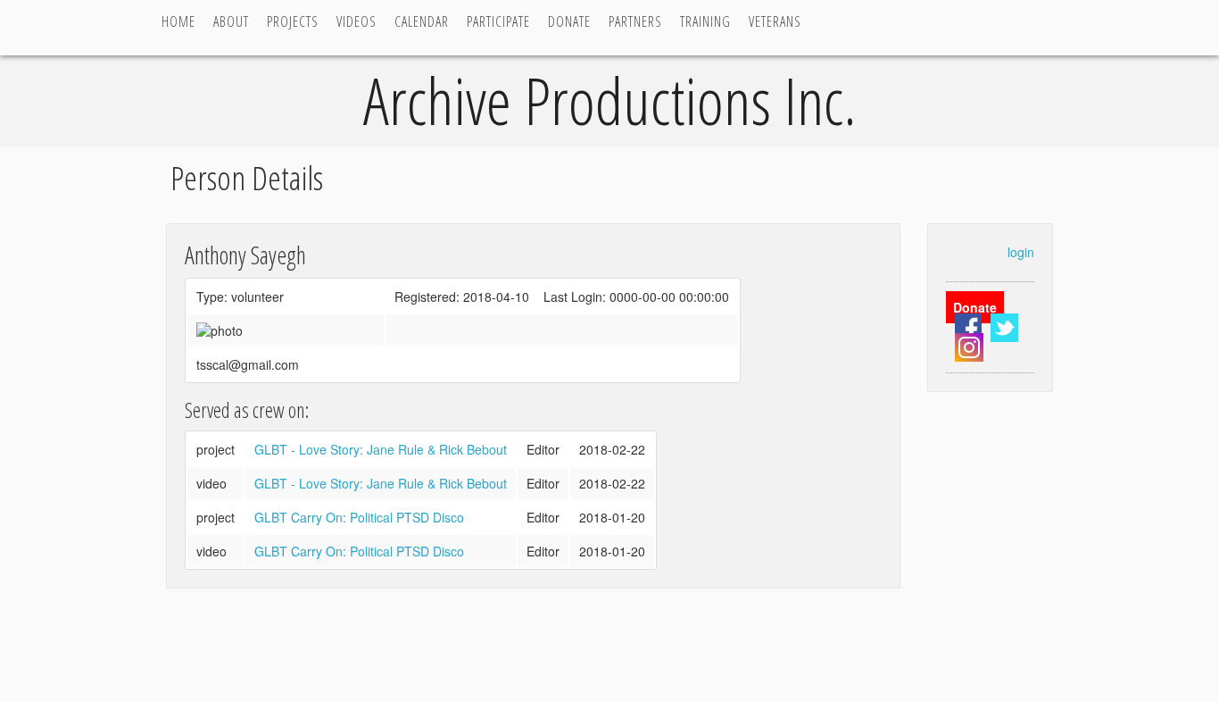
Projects (293, 21)
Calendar (421, 21)
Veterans (775, 21)
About (231, 21)
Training (705, 21)
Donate (569, 21)
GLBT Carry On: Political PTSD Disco (359, 517)
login (1021, 252)
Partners (635, 21)
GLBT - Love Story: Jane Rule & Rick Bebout (380, 449)
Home (178, 21)
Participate (498, 21)
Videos (356, 21)
